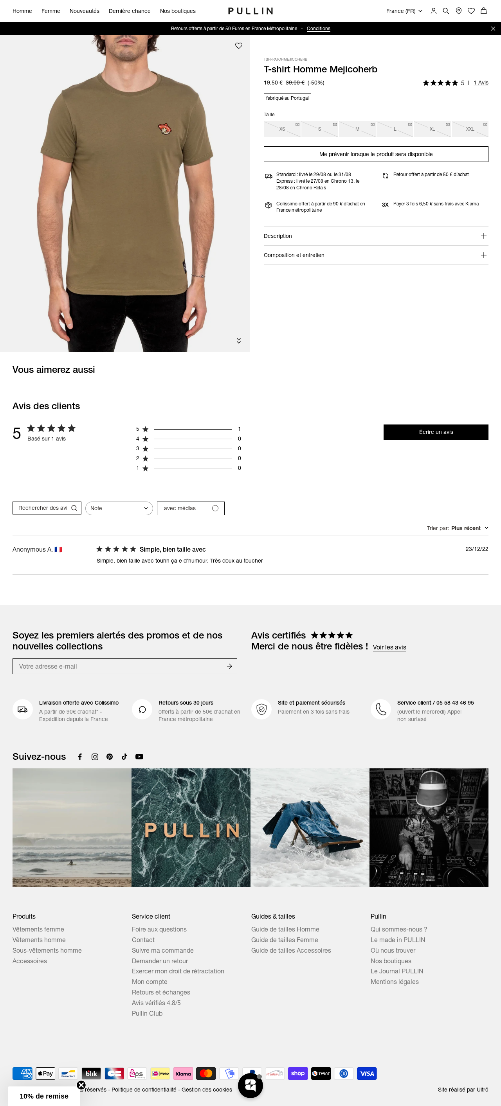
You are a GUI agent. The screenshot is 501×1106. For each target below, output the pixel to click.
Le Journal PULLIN (397, 971)
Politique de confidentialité (144, 1089)
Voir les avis (389, 647)
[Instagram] (94, 756)
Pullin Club (147, 1013)
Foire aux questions (159, 929)
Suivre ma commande (163, 950)
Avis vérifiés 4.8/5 (156, 1003)
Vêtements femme (38, 929)
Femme (50, 10)
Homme (22, 10)
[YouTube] (139, 756)
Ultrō (482, 1089)
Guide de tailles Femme (284, 940)
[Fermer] (493, 28)
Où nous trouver (393, 950)
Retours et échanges (161, 992)
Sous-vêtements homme (47, 950)
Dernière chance (130, 10)
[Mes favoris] (238, 45)
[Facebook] (80, 756)
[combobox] (119, 508)
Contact (143, 940)
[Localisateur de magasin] (458, 11)
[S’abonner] (229, 666)
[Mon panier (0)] (483, 11)
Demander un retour (160, 961)
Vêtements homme (39, 940)
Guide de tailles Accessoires (291, 950)
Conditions (318, 28)
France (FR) (401, 10)
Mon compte (150, 982)
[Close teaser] (81, 1085)
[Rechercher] (446, 11)
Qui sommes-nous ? (399, 929)
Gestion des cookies (207, 1089)
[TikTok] (124, 756)
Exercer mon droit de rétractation (178, 971)
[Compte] (433, 11)
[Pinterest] (109, 756)
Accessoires (30, 961)
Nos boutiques (178, 10)
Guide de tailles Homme (285, 929)
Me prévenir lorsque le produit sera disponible (376, 154)
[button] (44, 1096)
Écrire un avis (436, 431)
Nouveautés (84, 10)
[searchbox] (40, 508)
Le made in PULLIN (398, 940)
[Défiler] (238, 340)
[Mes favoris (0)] (471, 11)
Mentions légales (395, 982)
